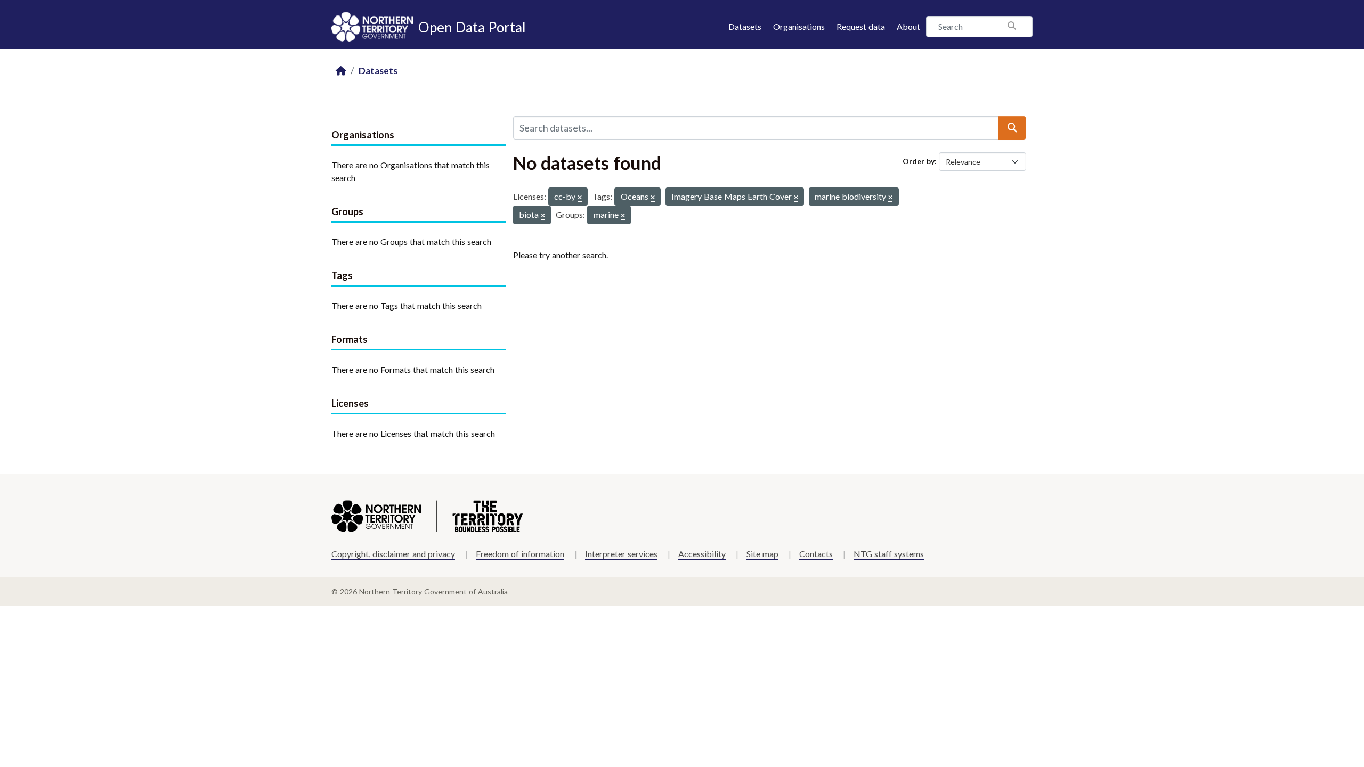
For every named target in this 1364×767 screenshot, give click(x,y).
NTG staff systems (889, 554)
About (908, 26)
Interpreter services (621, 554)
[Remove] (580, 198)
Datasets (744, 26)
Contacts (816, 554)
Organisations (799, 26)
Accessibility (702, 554)
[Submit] (1012, 128)
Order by (919, 161)
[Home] (341, 71)
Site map (762, 554)
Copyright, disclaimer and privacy (393, 554)
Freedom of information (520, 554)
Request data (861, 26)
